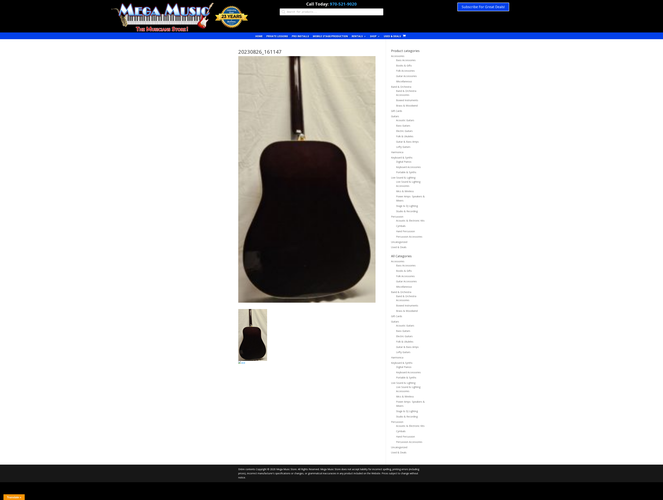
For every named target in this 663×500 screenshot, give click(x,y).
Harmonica (397, 152)
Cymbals (401, 226)
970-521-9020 (343, 4)
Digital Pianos (403, 161)
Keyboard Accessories (408, 167)
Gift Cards (396, 111)
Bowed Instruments (407, 100)
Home (259, 36)
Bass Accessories (406, 60)
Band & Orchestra (401, 86)
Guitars (395, 116)
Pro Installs (300, 36)
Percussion (397, 216)
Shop (373, 36)
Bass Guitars (403, 125)
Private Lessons (277, 36)
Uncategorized (399, 242)
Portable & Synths (406, 172)
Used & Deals (392, 36)
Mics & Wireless (405, 191)
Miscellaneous (404, 81)
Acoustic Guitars (405, 120)
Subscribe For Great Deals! (483, 6)
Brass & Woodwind (407, 105)
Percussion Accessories (409, 236)
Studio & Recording (407, 211)
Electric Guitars (404, 131)
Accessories (397, 56)
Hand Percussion (405, 231)
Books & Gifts (404, 65)
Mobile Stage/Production (330, 36)
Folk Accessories (405, 70)
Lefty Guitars (403, 146)
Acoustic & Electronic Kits (410, 220)
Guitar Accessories (406, 76)
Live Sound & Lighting (403, 177)
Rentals (357, 36)
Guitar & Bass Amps (407, 141)
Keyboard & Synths (401, 157)
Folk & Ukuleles (404, 136)
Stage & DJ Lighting (407, 206)
